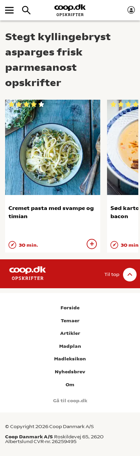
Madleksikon (70, 359)
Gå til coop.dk (70, 401)
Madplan (70, 346)
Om (70, 385)
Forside (70, 308)
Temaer (70, 321)
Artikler (70, 333)
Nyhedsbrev (70, 372)
